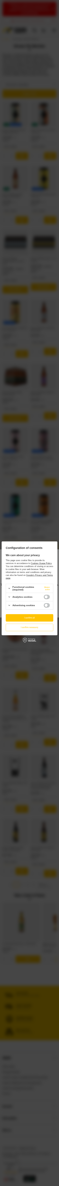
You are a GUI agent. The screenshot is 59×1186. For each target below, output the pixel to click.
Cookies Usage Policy (41, 563)
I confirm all (29, 618)
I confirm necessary (29, 627)
